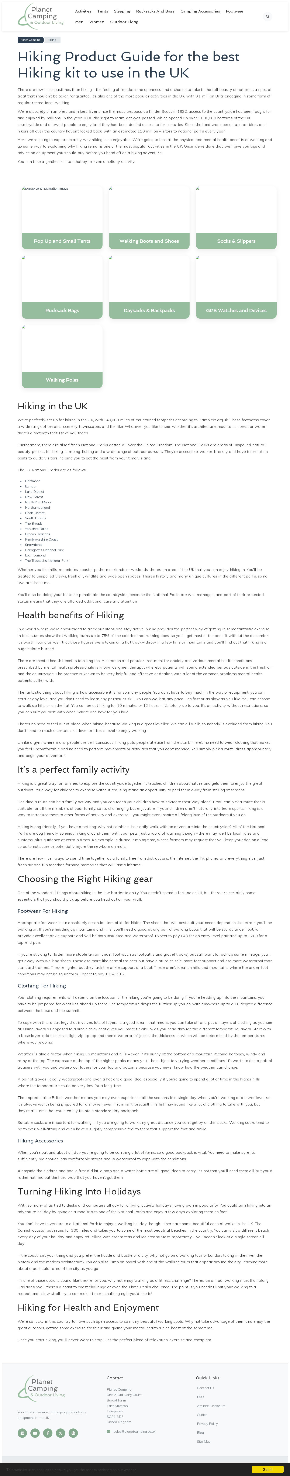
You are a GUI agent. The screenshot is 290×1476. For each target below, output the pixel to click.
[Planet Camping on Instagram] (22, 1433)
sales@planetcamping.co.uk (134, 1431)
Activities (83, 11)
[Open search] (267, 16)
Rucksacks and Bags (155, 11)
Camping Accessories (200, 11)
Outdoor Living (124, 22)
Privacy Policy (207, 1423)
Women (96, 22)
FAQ (200, 1397)
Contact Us (205, 1388)
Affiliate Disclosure (211, 1406)
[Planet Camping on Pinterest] (73, 1433)
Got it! (268, 1469)
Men (79, 22)
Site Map (204, 1441)
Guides (202, 1415)
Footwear (235, 11)
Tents (102, 11)
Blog (200, 1432)
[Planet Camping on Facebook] (47, 1433)
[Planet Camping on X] (60, 1433)
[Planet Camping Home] (41, 16)
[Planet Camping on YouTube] (35, 1433)
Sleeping (122, 11)
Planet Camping (30, 39)
